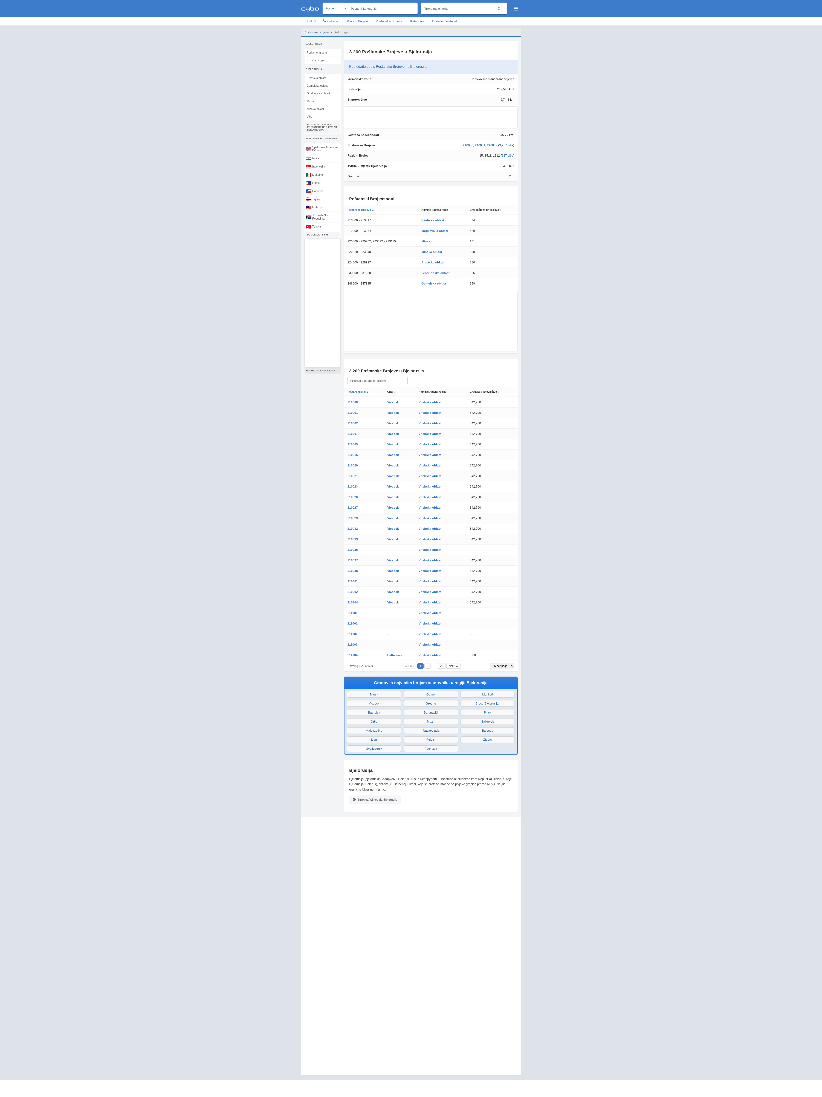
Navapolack (431, 730)
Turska (313, 226)
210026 (352, 497)
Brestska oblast (316, 78)
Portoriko (314, 191)
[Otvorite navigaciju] (516, 8)
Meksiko (314, 174)
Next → (453, 666)
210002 (492, 145)
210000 (468, 145)
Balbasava (395, 655)
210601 (352, 581)
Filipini (313, 182)
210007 (352, 433)
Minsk (310, 101)
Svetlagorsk (374, 748)
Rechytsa (430, 748)
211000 (352, 613)
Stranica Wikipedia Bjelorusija (377, 799)
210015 (352, 455)
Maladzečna (374, 730)
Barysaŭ (487, 730)
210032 (352, 528)
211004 (352, 655)
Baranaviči (431, 712)
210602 (352, 592)
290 (511, 176)
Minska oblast (315, 109)
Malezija (314, 207)
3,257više (506, 145)
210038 (352, 570)
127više (507, 155)
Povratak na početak (320, 370)
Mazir (431, 721)
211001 (352, 623)
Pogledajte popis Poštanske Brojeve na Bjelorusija (322, 127)
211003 (352, 644)
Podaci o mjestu (317, 52)
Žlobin (487, 739)
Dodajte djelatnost (444, 21)
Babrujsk (374, 712)
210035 (352, 549)
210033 (352, 539)
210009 (352, 444)
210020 (352, 465)
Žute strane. (330, 21)
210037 (352, 560)
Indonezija (315, 166)
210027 (352, 507)
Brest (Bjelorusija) (488, 703)
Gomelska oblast (317, 85)
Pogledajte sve (317, 234)
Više (309, 116)
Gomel (430, 694)
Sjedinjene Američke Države (322, 149)
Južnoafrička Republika (317, 217)
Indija (312, 158)
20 (441, 666)
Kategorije (417, 21)
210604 (352, 602)
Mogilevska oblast (434, 230)
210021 (352, 476)
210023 (352, 486)
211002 (352, 634)
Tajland (313, 199)
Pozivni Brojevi (357, 21)
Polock (430, 739)
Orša (374, 721)
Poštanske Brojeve (389, 21)
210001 (480, 145)
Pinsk (487, 712)
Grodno (431, 703)
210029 (352, 518)
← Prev (409, 666)
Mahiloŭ (487, 694)
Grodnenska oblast (318, 93)
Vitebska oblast (432, 220)
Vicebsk (393, 402)
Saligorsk (487, 721)
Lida (374, 739)
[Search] (499, 8)
